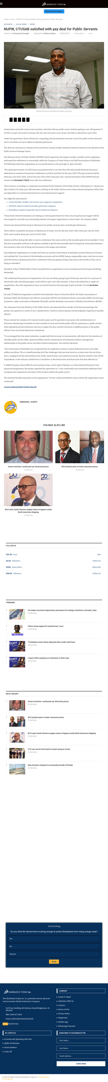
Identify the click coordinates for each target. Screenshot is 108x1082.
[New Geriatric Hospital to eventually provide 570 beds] (17, 769)
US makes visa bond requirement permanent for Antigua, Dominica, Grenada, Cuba (62, 610)
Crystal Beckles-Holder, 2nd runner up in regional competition (35, 202)
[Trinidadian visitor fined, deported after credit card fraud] (17, 646)
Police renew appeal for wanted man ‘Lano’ (45, 626)
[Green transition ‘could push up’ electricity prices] (28, 447)
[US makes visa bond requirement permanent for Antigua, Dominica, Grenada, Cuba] (17, 614)
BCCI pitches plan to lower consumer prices (80, 467)
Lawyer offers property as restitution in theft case (48, 658)
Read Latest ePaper (54, 11)
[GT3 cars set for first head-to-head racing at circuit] (17, 753)
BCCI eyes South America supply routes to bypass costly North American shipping (62, 733)
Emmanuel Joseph (21, 33)
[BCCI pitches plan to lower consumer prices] (79, 447)
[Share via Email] (28, 120)
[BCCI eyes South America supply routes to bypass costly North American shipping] (28, 490)
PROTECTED (13, 1024)
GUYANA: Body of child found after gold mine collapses (32, 206)
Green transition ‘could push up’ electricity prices (28, 467)
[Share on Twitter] (15, 120)
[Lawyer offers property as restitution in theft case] (17, 662)
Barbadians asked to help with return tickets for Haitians (33, 210)
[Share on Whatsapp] (23, 120)
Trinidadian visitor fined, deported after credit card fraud (51, 642)
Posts (12, 19)
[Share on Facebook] (11, 120)
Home (6, 19)
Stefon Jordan (49, 33)
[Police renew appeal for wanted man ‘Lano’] (17, 630)
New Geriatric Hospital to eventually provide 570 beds (50, 765)
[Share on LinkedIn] (19, 120)
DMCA (5, 1024)
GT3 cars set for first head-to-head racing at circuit (49, 749)
